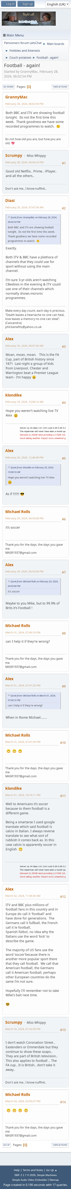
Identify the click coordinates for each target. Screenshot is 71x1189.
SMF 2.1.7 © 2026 (25, 1175)
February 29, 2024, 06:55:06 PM (24, 571)
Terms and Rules (33, 1170)
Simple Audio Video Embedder (29, 1179)
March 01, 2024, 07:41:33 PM (22, 685)
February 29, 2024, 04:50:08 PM (24, 518)
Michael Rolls (17, 511)
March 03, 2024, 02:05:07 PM (22, 1101)
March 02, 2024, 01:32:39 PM (22, 1029)
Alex (9, 338)
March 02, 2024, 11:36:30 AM (22, 895)
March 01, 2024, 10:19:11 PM (22, 795)
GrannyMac (16, 96)
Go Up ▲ (51, 1170)
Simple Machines (47, 1175)
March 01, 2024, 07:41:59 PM (22, 742)
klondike (13, 395)
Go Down (8, 86)
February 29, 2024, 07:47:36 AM (24, 207)
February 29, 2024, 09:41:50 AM (24, 345)
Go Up (6, 1145)
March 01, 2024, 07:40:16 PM (22, 632)
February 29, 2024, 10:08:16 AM (24, 401)
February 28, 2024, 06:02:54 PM (24, 104)
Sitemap (54, 1179)
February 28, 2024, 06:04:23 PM (24, 162)
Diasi (10, 200)
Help (17, 1170)
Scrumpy (13, 155)
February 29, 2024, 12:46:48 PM (24, 457)
